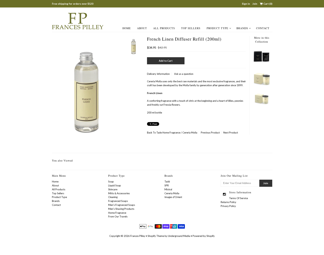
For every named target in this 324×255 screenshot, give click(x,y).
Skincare (112, 189)
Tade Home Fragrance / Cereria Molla (176, 132)
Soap (111, 181)
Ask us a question (183, 73)
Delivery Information (158, 73)
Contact (262, 28)
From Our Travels (118, 216)
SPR (166, 185)
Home (126, 28)
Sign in (246, 3)
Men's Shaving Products (121, 208)
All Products (164, 28)
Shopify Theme (156, 235)
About (142, 28)
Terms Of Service (238, 198)
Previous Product (210, 132)
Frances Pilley (137, 235)
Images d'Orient (173, 197)
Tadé (167, 181)
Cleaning (113, 197)
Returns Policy (228, 202)
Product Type (217, 28)
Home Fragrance (117, 212)
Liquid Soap (114, 185)
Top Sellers (190, 28)
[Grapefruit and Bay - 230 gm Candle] (261, 64)
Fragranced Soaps (118, 200)
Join (254, 3)
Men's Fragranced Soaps (121, 204)
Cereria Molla (171, 193)
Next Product (230, 132)
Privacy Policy (228, 206)
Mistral (168, 189)
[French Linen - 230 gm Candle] (261, 104)
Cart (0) (267, 3)
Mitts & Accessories (119, 193)
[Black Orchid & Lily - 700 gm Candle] (261, 86)
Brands (242, 28)
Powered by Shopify (204, 235)
